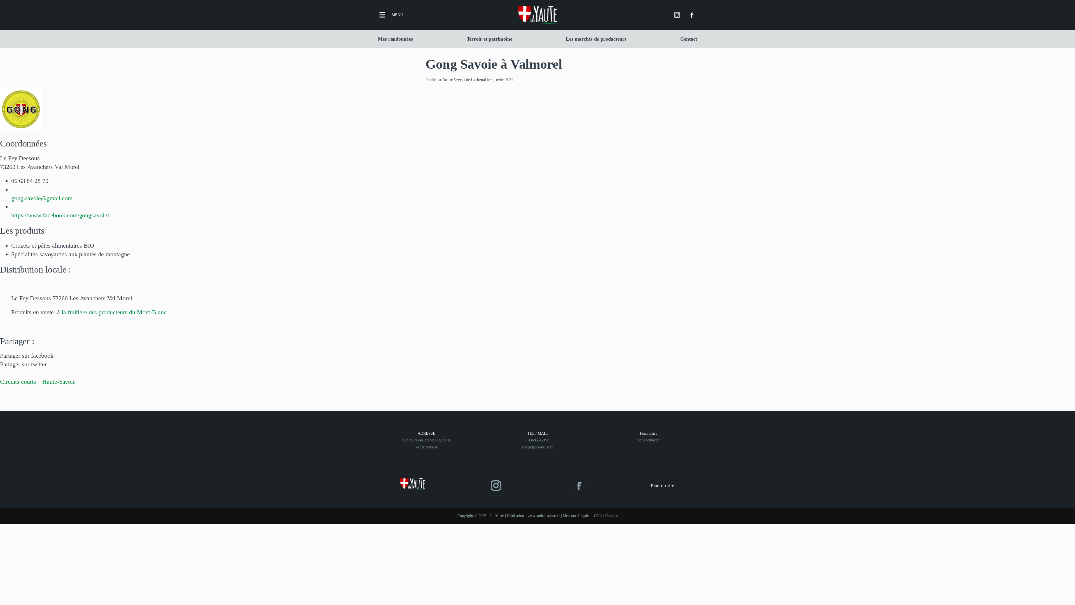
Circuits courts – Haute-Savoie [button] (38, 381)
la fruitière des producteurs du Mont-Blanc (114, 312)
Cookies (611, 516)
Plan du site (662, 485)
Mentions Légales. (577, 516)
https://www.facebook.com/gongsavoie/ (60, 215)
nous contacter (648, 440)
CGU (598, 516)
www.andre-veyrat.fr (543, 516)
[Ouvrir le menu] (382, 15)
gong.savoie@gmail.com (42, 198)
